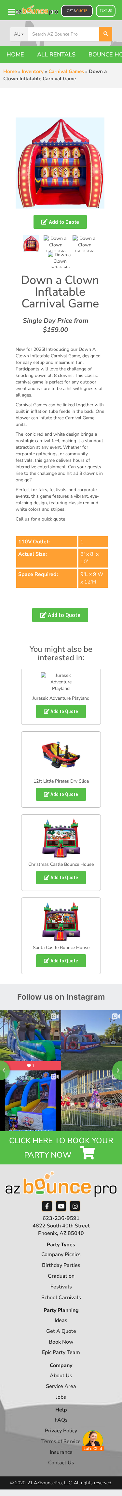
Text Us (106, 10)
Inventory (33, 71)
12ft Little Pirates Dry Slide (61, 781)
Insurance (61, 1452)
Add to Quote (63, 222)
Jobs (61, 1397)
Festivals (61, 1286)
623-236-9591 (61, 1218)
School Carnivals (61, 1297)
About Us (61, 1375)
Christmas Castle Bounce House (61, 864)
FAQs (61, 1420)
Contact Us (61, 1462)
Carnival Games (66, 71)
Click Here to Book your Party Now (61, 1147)
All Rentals (56, 54)
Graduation (61, 1276)
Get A (77, 11)
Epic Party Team (61, 1352)
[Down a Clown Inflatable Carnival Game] (31, 243)
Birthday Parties (61, 1265)
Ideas (61, 1320)
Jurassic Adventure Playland (61, 698)
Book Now (61, 1342)
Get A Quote (61, 1331)
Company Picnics (61, 1254)
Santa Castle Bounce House (61, 947)
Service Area (61, 1386)
